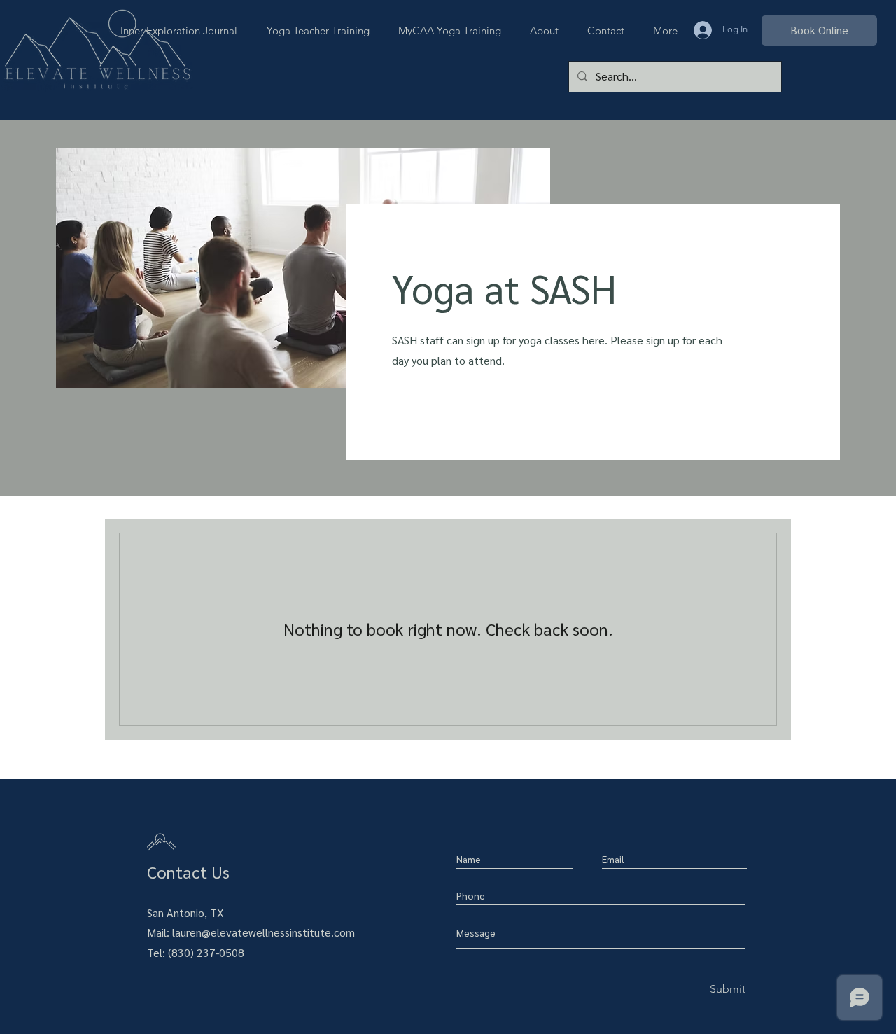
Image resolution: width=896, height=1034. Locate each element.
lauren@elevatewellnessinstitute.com (263, 932)
